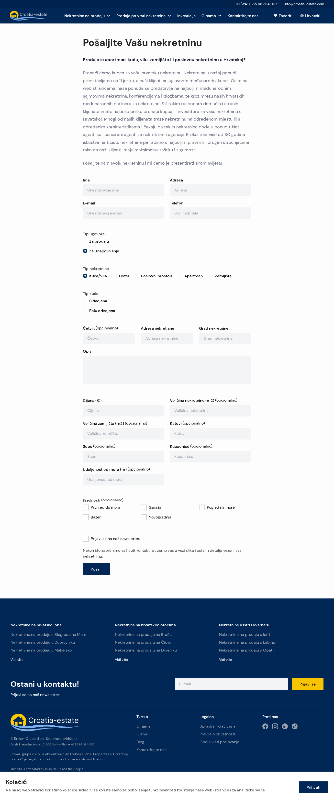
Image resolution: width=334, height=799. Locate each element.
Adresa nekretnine (157, 328)
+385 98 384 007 (82, 744)
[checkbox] (86, 507)
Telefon (176, 203)
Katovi (187, 423)
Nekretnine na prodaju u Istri (244, 634)
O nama (143, 726)
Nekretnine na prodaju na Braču (143, 634)
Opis (87, 351)
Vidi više (17, 659)
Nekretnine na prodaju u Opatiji (247, 650)
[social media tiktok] (295, 726)
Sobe (99, 446)
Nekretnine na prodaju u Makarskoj (42, 650)
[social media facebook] (265, 726)
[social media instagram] (275, 726)
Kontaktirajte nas (151, 749)
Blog (140, 742)
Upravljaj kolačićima (217, 726)
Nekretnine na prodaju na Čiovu (143, 642)
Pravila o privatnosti (217, 734)
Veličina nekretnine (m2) (203, 400)
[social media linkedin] (285, 726)
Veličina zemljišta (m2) (115, 423)
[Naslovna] (29, 16)
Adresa (176, 180)
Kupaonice (191, 446)
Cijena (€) (92, 400)
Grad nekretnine (213, 328)
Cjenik (142, 734)
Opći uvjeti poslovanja (219, 742)
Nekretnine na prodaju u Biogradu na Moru (48, 634)
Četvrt (100, 328)
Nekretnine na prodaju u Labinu (247, 642)
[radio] (85, 241)
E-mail (89, 203)
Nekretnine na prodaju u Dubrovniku (43, 642)
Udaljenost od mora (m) (116, 469)
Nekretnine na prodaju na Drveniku (146, 650)
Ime (86, 180)
